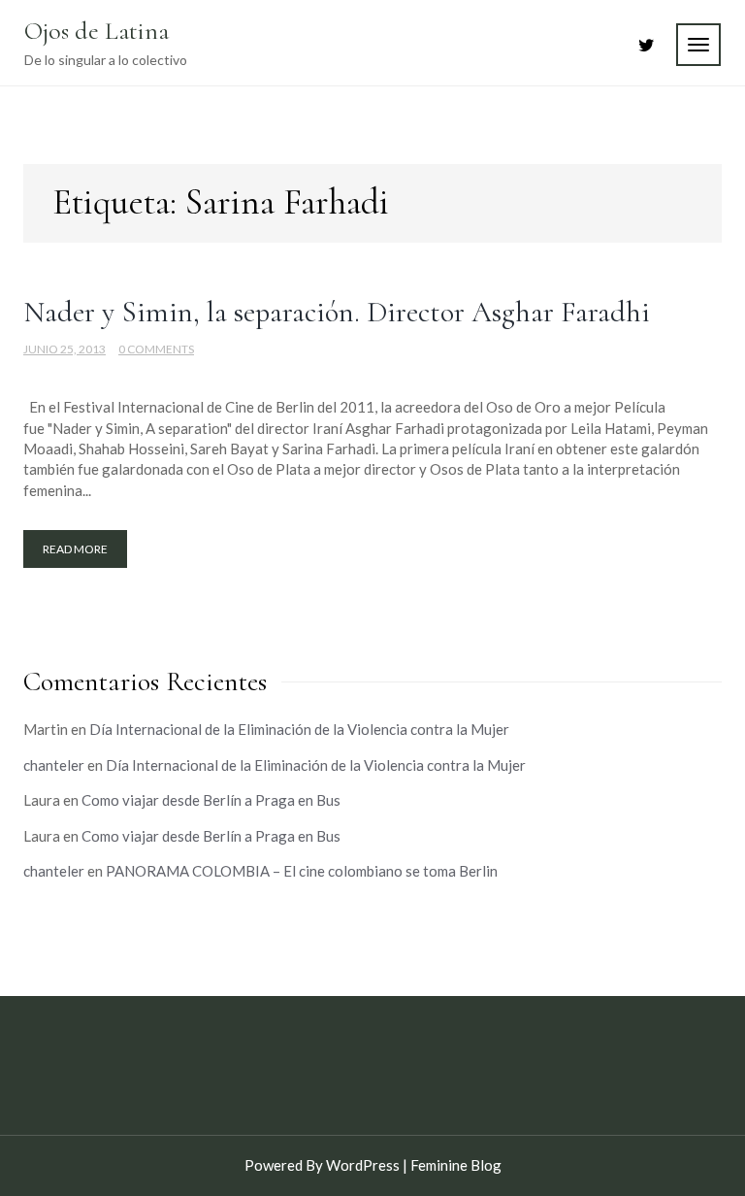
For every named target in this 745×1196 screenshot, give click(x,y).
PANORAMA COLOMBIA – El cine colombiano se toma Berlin (302, 871)
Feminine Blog (456, 1165)
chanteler (53, 765)
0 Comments (156, 349)
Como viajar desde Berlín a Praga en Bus (210, 800)
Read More (75, 549)
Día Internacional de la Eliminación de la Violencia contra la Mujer (299, 729)
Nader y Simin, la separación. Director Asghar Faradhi (336, 312)
